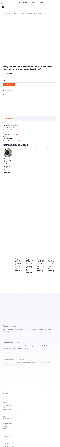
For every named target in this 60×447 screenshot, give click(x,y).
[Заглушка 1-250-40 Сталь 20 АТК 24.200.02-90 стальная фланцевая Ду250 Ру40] (30, 148)
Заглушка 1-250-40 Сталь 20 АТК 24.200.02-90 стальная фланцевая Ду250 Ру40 (29, 263)
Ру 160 (11, 132)
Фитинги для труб (7, 405)
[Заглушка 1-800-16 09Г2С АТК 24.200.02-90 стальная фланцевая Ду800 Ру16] (52, 148)
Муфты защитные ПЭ (7, 409)
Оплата (4, 428)
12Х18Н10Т (13, 127)
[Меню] (3, 7)
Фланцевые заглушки (19, 11)
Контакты (5, 430)
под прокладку (14, 134)
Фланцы (10, 11)
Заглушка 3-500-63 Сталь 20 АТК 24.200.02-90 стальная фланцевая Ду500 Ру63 (7, 163)
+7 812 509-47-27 (25, 2)
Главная (5, 11)
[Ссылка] (2, 3)
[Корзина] (39, 5)
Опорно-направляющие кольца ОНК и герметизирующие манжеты (18, 411)
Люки (4, 416)
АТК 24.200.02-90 (13, 125)
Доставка (5, 426)
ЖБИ (4, 414)
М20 (19, 141)
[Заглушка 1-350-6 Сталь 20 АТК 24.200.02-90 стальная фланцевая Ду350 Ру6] (19, 148)
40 (11, 130)
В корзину (8, 84)
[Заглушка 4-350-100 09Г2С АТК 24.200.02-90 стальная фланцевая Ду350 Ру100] (41, 148)
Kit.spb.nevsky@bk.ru (39, 2)
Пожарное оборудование (8, 418)
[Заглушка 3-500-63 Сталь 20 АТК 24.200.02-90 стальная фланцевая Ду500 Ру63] (8, 148)
